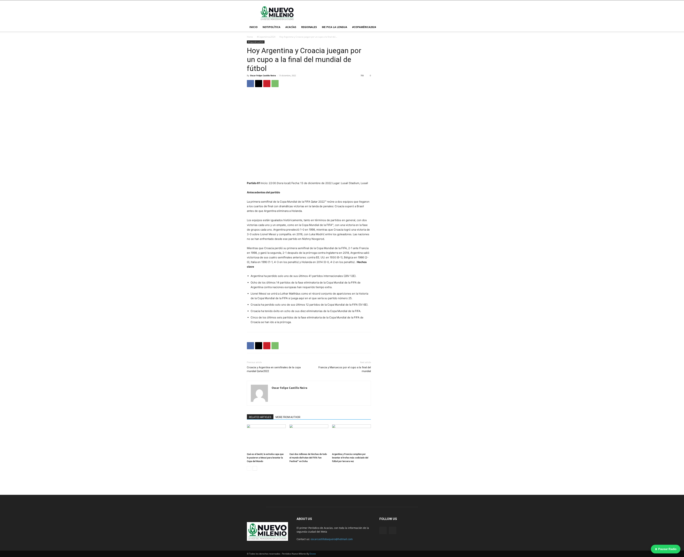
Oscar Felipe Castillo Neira (263, 75)
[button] (433, 27)
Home (250, 36)
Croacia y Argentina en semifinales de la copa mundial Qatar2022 (274, 369)
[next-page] (255, 468)
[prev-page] (249, 468)
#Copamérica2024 (364, 27)
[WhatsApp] (275, 83)
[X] (258, 83)
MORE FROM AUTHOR (288, 417)
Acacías (290, 27)
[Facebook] (250, 83)
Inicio (253, 27)
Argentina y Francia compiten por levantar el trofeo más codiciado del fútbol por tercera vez (350, 458)
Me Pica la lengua (334, 27)
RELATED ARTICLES (260, 417)
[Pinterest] (266, 83)
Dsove (313, 553)
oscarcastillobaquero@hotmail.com (332, 539)
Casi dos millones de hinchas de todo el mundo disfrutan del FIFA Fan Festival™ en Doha (308, 458)
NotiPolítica (271, 27)
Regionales (309, 27)
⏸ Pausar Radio (666, 549)
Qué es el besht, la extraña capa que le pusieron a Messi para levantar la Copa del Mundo (265, 458)
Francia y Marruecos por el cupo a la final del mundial (344, 369)
